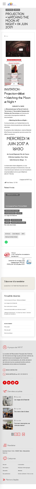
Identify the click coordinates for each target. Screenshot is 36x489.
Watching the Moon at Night (11, 237)
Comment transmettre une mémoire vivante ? (15, 309)
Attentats (20, 470)
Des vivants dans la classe (10, 225)
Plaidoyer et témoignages (24, 467)
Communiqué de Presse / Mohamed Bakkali (16, 206)
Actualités (9, 9)
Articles (17, 9)
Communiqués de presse (12, 194)
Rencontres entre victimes (11, 210)
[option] (18, 49)
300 (23, 434)
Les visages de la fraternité (10, 215)
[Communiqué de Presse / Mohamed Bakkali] (18, 200)
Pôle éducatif (7, 330)
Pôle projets (7, 326)
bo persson (7, 233)
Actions (7, 220)
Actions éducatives (10, 213)
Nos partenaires (6, 473)
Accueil (4, 464)
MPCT (23, 233)
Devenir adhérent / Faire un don (25, 473)
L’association (21, 464)
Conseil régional (15, 233)
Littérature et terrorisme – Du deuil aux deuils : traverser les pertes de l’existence (17, 313)
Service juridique (8, 333)
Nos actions (5, 467)
